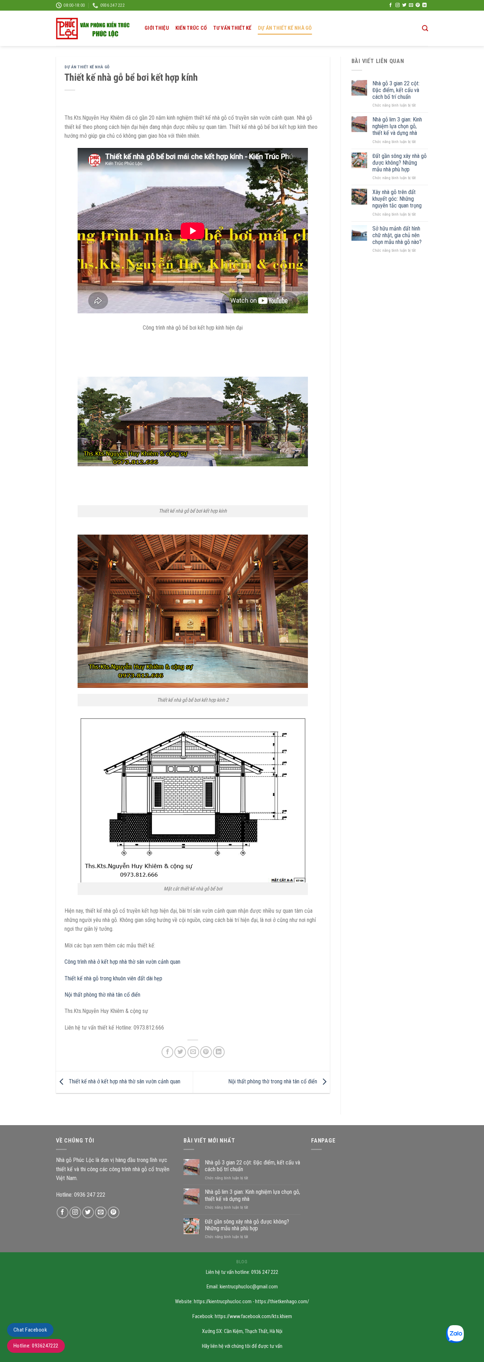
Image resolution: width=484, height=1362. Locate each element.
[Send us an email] (411, 5)
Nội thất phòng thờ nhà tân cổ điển (102, 994)
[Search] (425, 28)
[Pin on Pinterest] (206, 1052)
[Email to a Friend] (193, 1052)
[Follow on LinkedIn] (424, 5)
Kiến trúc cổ (191, 28)
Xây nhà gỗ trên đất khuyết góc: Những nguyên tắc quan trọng (397, 199)
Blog (241, 1261)
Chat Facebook (30, 1330)
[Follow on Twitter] (404, 5)
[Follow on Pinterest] (418, 5)
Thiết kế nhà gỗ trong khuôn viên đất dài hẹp (113, 978)
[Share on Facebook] (167, 1052)
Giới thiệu (157, 28)
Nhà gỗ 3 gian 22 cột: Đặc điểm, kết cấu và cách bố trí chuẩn (396, 90)
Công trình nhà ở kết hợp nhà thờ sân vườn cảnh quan (122, 961)
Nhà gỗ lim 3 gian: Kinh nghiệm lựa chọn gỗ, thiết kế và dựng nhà (397, 126)
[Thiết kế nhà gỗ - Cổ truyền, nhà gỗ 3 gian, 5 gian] (95, 28)
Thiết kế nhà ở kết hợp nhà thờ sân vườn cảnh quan (123, 1081)
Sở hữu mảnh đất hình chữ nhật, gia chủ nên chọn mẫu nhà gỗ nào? (397, 235)
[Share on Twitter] (180, 1052)
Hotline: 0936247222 (35, 1346)
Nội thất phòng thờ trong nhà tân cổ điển (273, 1081)
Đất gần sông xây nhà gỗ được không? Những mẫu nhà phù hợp (399, 163)
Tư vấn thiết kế (232, 28)
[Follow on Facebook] (390, 5)
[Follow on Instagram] (397, 5)
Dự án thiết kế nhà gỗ (285, 28)
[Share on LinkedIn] (219, 1052)
